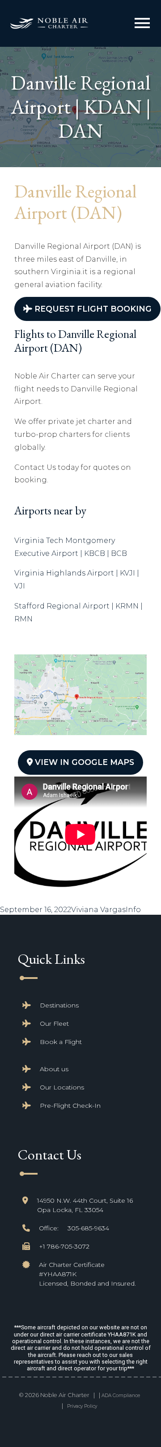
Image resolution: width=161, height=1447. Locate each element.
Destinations (59, 1005)
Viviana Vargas (98, 909)
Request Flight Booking (92, 308)
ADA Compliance (121, 1395)
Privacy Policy (82, 1406)
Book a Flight (61, 1042)
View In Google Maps (83, 762)
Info (133, 909)
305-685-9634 (88, 1228)
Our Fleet (54, 1023)
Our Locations (62, 1087)
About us (54, 1069)
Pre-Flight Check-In (70, 1106)
